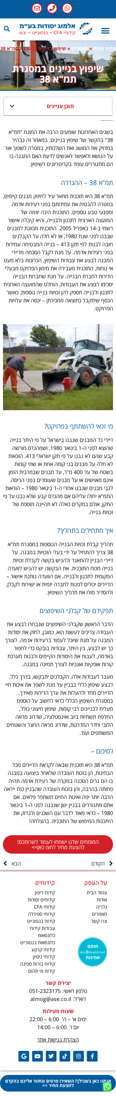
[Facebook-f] (92, 1056)
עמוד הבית (104, 48)
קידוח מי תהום (41, 971)
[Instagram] (78, 1056)
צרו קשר (99, 921)
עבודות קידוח (42, 928)
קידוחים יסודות (41, 899)
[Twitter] (51, 1056)
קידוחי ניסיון (44, 956)
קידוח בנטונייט (41, 921)
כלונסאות (46, 935)
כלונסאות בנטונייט (37, 942)
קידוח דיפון (45, 892)
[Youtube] (37, 1056)
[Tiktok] (64, 1056)
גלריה (101, 907)
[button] (6, 29)
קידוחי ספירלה (41, 914)
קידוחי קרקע (43, 949)
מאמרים (79, 48)
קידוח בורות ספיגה (37, 964)
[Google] (23, 1056)
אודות (102, 899)
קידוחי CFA (44, 907)
